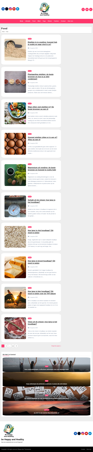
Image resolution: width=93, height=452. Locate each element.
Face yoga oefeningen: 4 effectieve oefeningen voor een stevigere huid (46, 369)
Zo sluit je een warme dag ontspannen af (46, 413)
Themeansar (27, 449)
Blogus (19, 449)
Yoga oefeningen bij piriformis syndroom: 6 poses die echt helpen (46, 384)
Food (33, 21)
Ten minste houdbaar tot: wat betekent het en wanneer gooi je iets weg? (46, 398)
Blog (46, 395)
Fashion (56, 21)
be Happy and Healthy (12, 439)
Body (21, 21)
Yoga (44, 21)
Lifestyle (27, 21)
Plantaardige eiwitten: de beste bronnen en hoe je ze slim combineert (40, 76)
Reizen (50, 21)
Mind (39, 21)
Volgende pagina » (56, 346)
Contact (63, 21)
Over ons (70, 21)
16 (13, 346)
